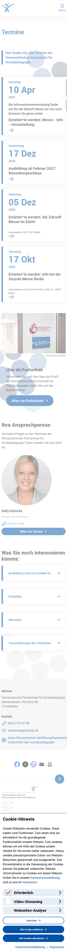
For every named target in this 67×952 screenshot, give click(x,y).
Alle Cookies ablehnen (31, 929)
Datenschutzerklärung (45, 878)
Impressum (29, 882)
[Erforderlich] (8, 894)
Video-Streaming (28, 901)
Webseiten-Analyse (30, 910)
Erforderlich (23, 892)
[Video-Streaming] (8, 903)
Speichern (31, 920)
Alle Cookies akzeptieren (31, 938)
